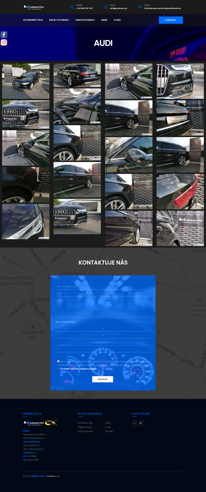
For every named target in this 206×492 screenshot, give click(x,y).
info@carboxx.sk (118, 8)
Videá (104, 20)
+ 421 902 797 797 (84, 8)
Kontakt (171, 20)
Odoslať (102, 379)
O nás (117, 20)
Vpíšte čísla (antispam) (65, 321)
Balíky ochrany (59, 20)
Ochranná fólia (33, 20)
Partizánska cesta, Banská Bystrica (162, 8)
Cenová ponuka (84, 20)
